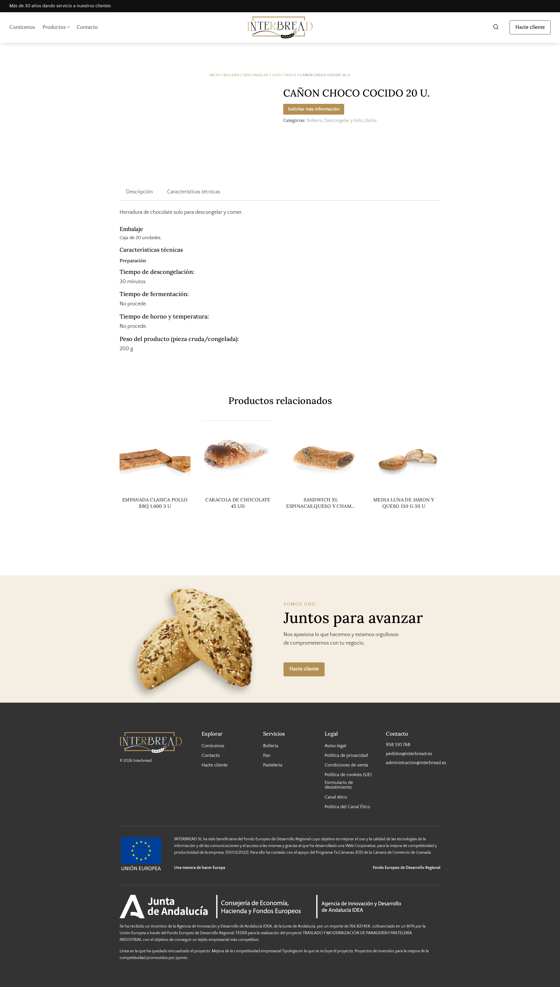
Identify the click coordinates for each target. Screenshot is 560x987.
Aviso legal (335, 745)
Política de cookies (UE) (348, 774)
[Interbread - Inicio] (280, 27)
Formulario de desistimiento (339, 785)
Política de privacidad (346, 755)
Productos (54, 27)
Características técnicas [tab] (193, 192)
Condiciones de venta (346, 765)
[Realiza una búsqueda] (496, 27)
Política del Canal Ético (347, 806)
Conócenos (22, 27)
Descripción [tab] (139, 192)
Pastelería (272, 765)
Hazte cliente (530, 27)
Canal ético (336, 796)
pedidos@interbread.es (409, 753)
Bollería (231, 75)
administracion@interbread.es (413, 762)
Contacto (87, 27)
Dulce (290, 75)
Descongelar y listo (262, 75)
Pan (266, 755)
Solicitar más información (314, 109)
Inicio (214, 75)
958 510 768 (398, 744)
